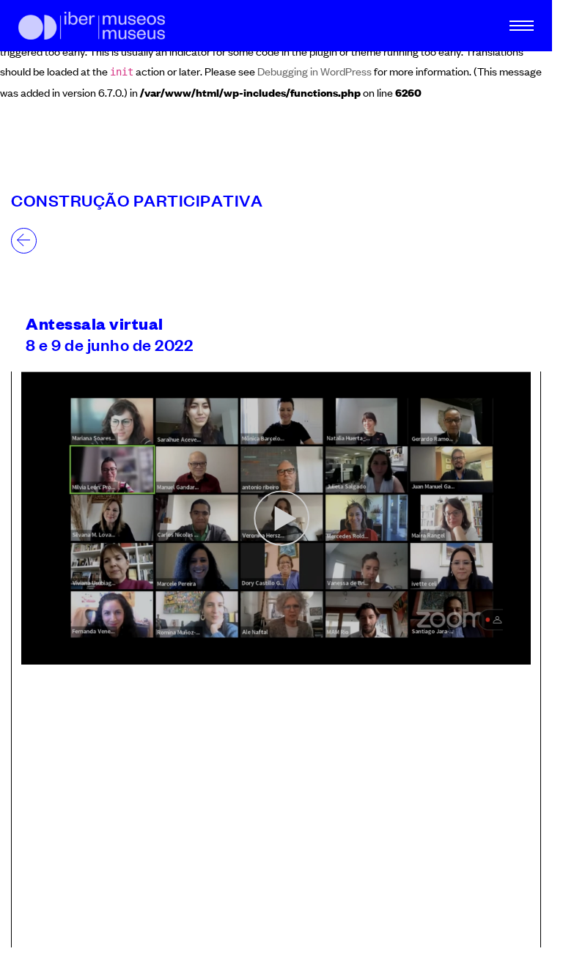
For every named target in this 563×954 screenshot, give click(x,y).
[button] (516, 925)
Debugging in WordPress (314, 70)
